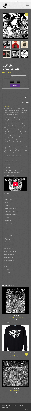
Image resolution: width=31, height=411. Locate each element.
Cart (20, 1)
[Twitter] (21, 409)
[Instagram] (27, 409)
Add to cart (15, 85)
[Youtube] (25, 409)
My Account (14, 1)
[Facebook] (23, 409)
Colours (7, 76)
